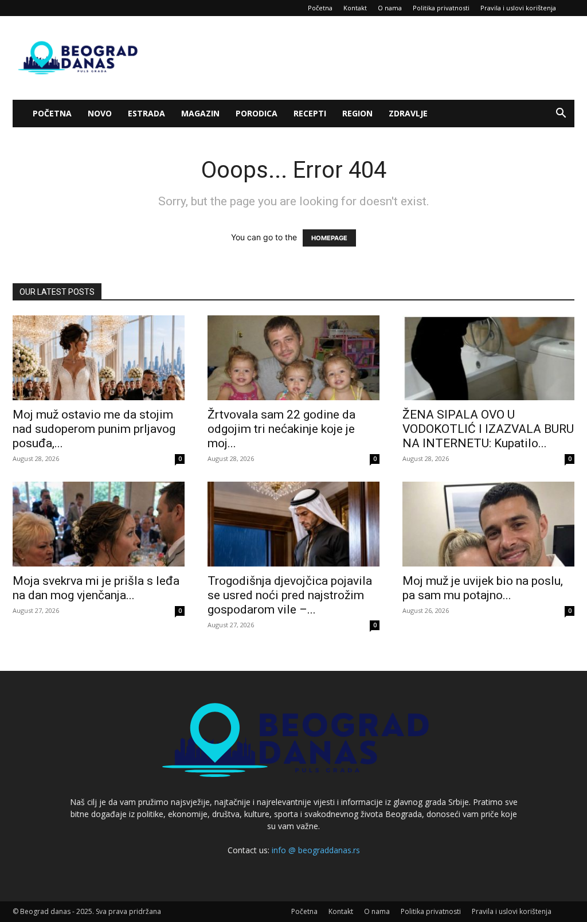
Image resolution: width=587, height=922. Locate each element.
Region (357, 113)
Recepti (310, 113)
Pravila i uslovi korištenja (518, 7)
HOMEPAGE (329, 238)
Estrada (146, 113)
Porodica (256, 113)
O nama (390, 7)
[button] (560, 114)
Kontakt (355, 7)
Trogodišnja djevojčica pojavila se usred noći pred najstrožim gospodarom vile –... (290, 595)
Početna (320, 7)
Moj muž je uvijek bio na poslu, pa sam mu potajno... (482, 588)
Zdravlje (408, 113)
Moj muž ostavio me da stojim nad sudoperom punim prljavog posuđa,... (94, 429)
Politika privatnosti (441, 7)
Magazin (200, 113)
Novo (100, 113)
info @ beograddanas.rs (316, 850)
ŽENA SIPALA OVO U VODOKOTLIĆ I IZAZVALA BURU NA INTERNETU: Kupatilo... (488, 429)
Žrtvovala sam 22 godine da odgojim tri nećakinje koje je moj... (281, 429)
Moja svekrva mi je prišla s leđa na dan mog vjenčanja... (96, 588)
